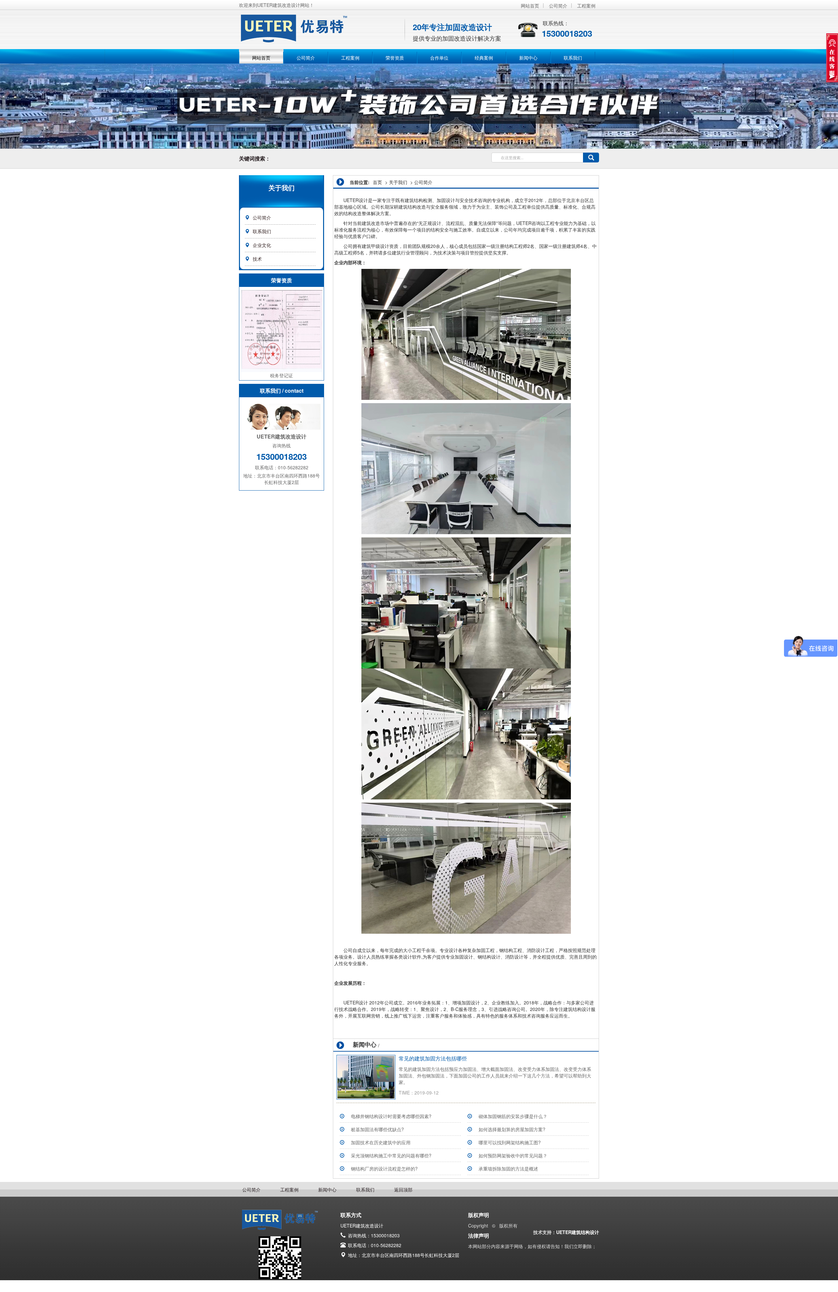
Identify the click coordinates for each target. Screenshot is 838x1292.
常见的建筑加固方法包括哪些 (433, 1058)
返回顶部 (403, 1189)
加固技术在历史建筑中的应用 (380, 1142)
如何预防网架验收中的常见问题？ (513, 1155)
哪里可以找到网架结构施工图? (510, 1142)
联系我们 (573, 57)
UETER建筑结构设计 (577, 1232)
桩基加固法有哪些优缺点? (377, 1129)
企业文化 (262, 245)
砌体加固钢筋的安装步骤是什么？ (513, 1116)
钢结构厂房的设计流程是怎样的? (384, 1168)
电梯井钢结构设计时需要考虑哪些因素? (391, 1116)
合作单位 (439, 57)
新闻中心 (528, 57)
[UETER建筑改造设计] (321, 26)
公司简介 (558, 5)
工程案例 (586, 5)
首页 (377, 182)
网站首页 (530, 5)
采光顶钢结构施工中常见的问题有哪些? (391, 1155)
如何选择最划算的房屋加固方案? (512, 1129)
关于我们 (398, 182)
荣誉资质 (395, 57)
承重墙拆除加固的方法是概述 (508, 1168)
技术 (257, 258)
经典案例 (484, 57)
